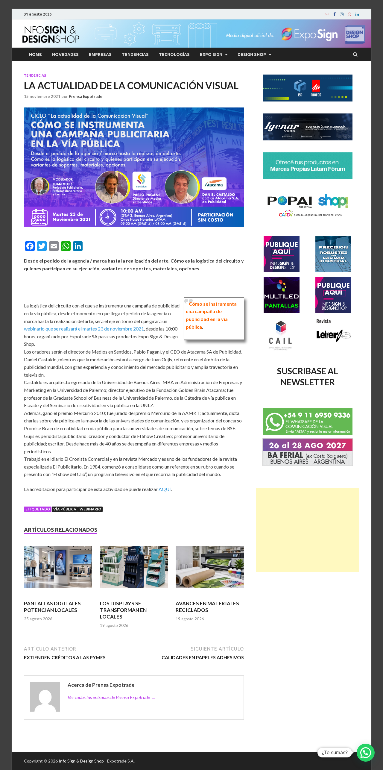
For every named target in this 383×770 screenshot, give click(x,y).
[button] (366, 753)
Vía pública (64, 509)
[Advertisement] (307, 530)
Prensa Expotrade (85, 96)
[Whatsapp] (349, 14)
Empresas (100, 54)
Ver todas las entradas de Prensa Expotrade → (112, 697)
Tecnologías (174, 54)
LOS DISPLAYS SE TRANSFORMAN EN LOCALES (123, 610)
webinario (90, 509)
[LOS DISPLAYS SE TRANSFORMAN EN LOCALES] (134, 569)
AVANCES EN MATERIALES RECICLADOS (207, 606)
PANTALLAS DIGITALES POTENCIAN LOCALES (52, 606)
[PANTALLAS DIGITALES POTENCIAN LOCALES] (58, 569)
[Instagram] (341, 14)
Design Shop (252, 54)
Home (35, 54)
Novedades (65, 54)
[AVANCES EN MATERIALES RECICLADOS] (210, 569)
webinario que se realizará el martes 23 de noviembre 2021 (84, 328)
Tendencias (135, 54)
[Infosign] (327, 14)
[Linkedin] (357, 14)
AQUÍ (165, 489)
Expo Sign (211, 54)
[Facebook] (334, 14)
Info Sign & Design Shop (81, 760)
